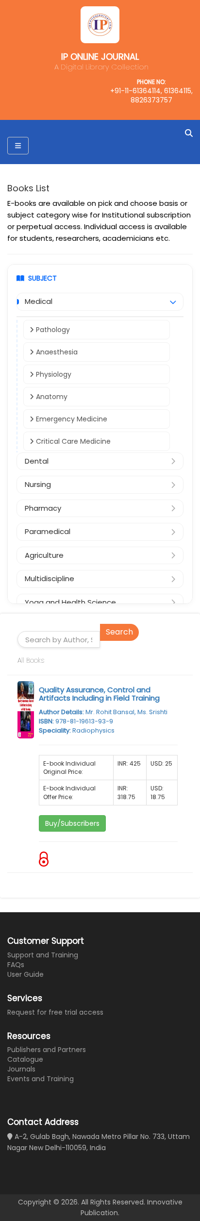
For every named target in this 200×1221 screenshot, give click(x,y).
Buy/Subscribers (72, 823)
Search (119, 631)
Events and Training (40, 1079)
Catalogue (25, 1059)
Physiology (52, 374)
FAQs (15, 965)
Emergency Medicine (70, 419)
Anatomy (50, 396)
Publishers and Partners (46, 1049)
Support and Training (42, 955)
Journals (21, 1069)
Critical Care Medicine (72, 441)
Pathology (52, 330)
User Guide (25, 974)
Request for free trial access (55, 1012)
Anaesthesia (56, 352)
